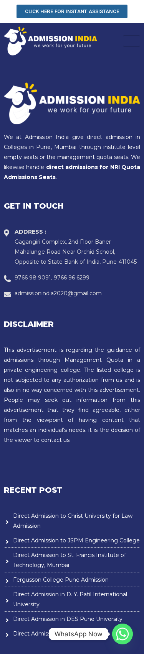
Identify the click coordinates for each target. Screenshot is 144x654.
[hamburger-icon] (131, 41)
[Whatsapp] (122, 634)
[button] (72, 11)
